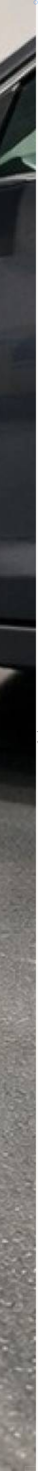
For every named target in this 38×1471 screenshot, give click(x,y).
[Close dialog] (35, 2)
